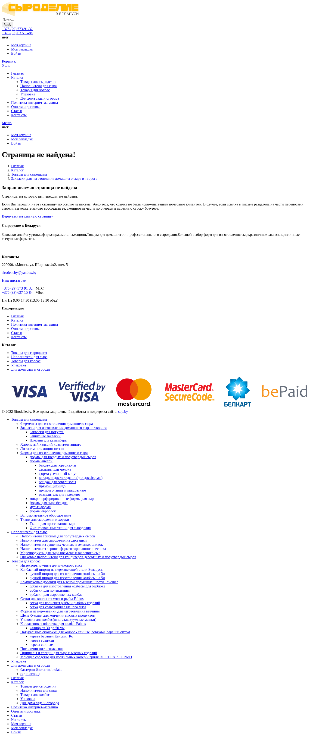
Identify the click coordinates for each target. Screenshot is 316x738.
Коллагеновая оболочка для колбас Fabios (53, 624)
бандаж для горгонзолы (57, 465)
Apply (7, 24)
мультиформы (40, 507)
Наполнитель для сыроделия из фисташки (53, 540)
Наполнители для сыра (38, 86)
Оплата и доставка (25, 107)
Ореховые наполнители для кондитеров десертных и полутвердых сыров (78, 557)
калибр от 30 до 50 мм (47, 628)
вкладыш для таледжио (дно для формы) (70, 478)
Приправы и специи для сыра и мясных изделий (58, 653)
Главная (17, 73)
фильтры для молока (55, 469)
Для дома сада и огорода (39, 98)
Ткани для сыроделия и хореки (44, 519)
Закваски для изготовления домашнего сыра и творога (54, 178)
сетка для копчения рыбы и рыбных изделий (65, 603)
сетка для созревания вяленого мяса (58, 607)
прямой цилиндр (52, 486)
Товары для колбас (35, 90)
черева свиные (41, 645)
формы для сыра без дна (49, 503)
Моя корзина (21, 45)
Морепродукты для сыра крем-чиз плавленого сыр (60, 553)
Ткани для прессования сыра (52, 524)
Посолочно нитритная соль (41, 649)
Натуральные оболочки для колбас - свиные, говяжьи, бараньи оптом (75, 632)
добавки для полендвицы (50, 590)
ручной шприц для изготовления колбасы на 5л (67, 578)
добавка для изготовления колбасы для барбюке (67, 586)
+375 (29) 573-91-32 (17, 29)
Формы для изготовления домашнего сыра (54, 453)
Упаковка (27, 94)
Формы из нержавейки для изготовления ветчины (60, 611)
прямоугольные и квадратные (62, 490)
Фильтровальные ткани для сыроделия (60, 528)
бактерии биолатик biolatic (41, 670)
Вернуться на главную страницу (27, 216)
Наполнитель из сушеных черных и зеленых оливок (61, 544)
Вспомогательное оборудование (45, 515)
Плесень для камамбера (48, 440)
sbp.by (123, 411)
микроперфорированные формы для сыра (62, 499)
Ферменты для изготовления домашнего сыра (56, 424)
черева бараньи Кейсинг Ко (51, 636)
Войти (16, 53)
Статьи (16, 111)
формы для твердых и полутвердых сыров (63, 457)
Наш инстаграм (14, 280)
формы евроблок (43, 511)
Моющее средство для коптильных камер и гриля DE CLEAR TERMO (76, 657)
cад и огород (30, 674)
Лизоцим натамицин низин (42, 449)
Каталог (17, 77)
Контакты (19, 115)
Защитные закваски (45, 436)
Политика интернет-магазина (34, 102)
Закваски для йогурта (47, 432)
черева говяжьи (42, 640)
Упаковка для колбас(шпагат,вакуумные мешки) (58, 619)
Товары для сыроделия (38, 82)
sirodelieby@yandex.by (19, 272)
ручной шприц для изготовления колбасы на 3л (67, 574)
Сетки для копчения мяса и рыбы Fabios (52, 599)
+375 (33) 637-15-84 (17, 33)
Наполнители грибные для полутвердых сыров (57, 536)
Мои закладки (22, 49)
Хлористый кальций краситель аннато (50, 444)
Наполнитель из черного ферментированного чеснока (63, 549)
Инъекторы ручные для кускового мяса (51, 565)
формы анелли (41, 461)
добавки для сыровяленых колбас (56, 594)
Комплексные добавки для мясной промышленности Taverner (69, 582)
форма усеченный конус (58, 474)
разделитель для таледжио (59, 494)
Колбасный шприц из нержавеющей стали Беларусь (61, 569)
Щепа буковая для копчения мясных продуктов (57, 615)
